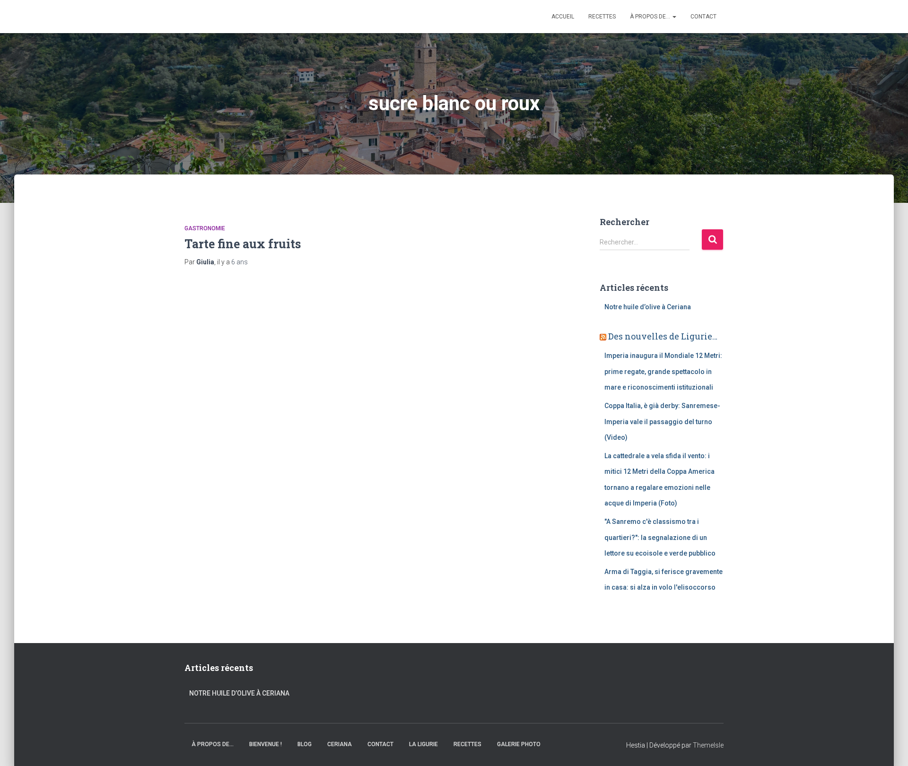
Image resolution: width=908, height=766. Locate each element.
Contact (703, 16)
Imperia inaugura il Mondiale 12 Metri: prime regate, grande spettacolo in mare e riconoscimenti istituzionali (663, 371)
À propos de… (651, 16)
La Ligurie (423, 744)
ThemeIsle (708, 745)
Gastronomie (204, 228)
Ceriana (339, 744)
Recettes (602, 16)
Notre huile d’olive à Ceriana (647, 307)
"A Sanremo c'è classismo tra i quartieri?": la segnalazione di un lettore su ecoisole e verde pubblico (660, 537)
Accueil (562, 16)
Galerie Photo (519, 744)
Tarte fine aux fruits (242, 244)
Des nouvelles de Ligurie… (662, 336)
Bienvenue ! (265, 744)
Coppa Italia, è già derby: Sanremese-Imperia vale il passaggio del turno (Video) (662, 421)
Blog (304, 744)
